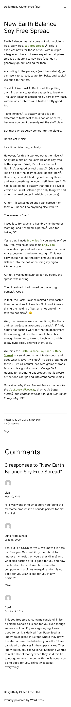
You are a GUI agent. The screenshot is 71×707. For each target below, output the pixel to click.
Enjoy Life (48, 244)
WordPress (37, 700)
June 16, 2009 (13, 539)
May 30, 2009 (12, 496)
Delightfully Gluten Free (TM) (22, 6)
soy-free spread (35, 45)
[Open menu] (65, 7)
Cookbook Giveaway (22, 389)
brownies (33, 240)
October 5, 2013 (14, 611)
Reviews (35, 419)
